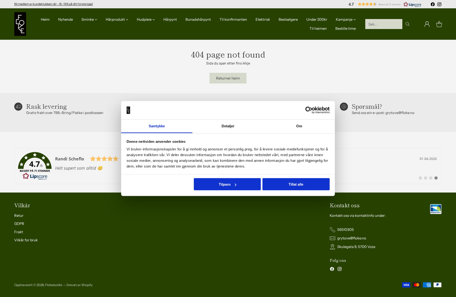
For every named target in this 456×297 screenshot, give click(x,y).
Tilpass (225, 184)
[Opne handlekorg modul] (439, 24)
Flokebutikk (53, 285)
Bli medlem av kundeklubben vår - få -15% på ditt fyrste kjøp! (53, 4)
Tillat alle (296, 184)
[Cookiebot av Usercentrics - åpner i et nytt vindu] (309, 110)
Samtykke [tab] (157, 126)
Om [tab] (299, 126)
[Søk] (407, 24)
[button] (385, 4)
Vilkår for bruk (26, 240)
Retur (19, 215)
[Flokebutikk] (20, 24)
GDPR (19, 223)
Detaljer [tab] (228, 126)
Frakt (18, 232)
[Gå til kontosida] (427, 24)
